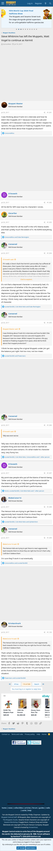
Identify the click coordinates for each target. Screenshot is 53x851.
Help (38, 734)
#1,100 (49, 632)
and (17, 237)
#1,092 (49, 202)
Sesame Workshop (11, 822)
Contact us (6, 734)
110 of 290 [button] (26, 684)
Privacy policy (30, 734)
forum (34, 808)
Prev (16, 684)
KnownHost (33, 827)
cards (24, 810)
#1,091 (49, 112)
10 (36, 29)
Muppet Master (15, 103)
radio (48, 808)
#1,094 (49, 253)
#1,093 (49, 222)
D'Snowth (12, 193)
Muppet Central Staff (9, 817)
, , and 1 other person (27, 457)
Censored (12, 244)
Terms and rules (17, 734)
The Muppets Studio (10, 820)
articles (28, 808)
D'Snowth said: (8, 259)
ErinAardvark (14, 623)
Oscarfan (12, 213)
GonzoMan (7, 44)
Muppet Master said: (10, 329)
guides (41, 808)
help (29, 810)
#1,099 (49, 538)
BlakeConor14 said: (10, 544)
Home (44, 734)
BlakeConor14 (14, 498)
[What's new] (45, 3)
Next (36, 684)
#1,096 (49, 425)
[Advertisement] (26, 73)
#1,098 (49, 507)
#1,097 (49, 473)
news (10, 808)
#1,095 (49, 323)
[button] (2, 3)
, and (22, 307)
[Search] (50, 3)
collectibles (18, 808)
